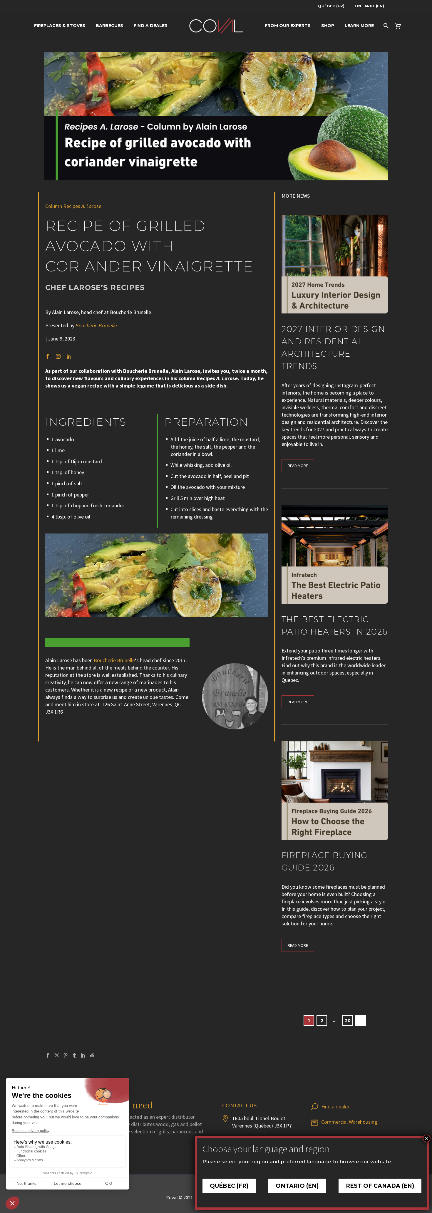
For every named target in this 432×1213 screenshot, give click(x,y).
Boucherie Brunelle (114, 660)
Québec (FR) (331, 6)
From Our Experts (288, 25)
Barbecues (109, 25)
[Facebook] (48, 1055)
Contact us (239, 1105)
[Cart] (400, 25)
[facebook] (47, 356)
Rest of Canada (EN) (380, 1186)
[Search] (385, 25)
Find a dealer (151, 25)
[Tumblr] (74, 1055)
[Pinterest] (65, 1055)
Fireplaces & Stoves (59, 25)
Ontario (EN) (369, 6)
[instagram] (58, 356)
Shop (327, 25)
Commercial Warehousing (349, 1121)
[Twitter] (56, 1055)
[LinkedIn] (83, 1055)
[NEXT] (360, 1020)
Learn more (359, 25)
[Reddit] (92, 1055)
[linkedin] (68, 356)
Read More (298, 465)
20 (348, 1020)
